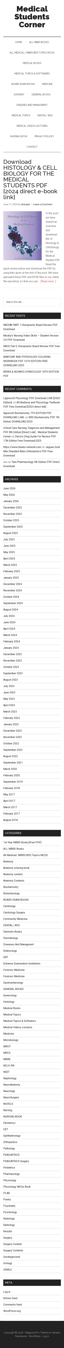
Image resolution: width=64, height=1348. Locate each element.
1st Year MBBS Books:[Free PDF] (22, 842)
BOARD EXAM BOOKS (16, 899)
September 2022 (13, 749)
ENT (5, 957)
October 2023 (11, 667)
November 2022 (12, 737)
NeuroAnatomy (11, 1084)
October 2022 (11, 743)
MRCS (7, 1052)
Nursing (7, 1110)
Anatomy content (12, 874)
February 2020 (11, 775)
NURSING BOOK (12, 1116)
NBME (7, 1059)
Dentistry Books (12, 931)
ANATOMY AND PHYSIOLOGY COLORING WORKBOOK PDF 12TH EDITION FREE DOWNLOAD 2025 (27, 361)
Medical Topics (12, 1014)
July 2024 (9, 616)
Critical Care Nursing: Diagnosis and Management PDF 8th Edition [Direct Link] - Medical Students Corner (31, 432)
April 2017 (9, 800)
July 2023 (9, 686)
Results (7, 1231)
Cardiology (9, 906)
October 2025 (11, 520)
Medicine (8, 1033)
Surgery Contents (13, 1250)
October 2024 (11, 596)
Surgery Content (12, 1244)
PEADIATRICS (11, 1154)
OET (5, 1129)
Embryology (10, 950)
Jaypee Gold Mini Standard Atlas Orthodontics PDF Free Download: (31, 451)
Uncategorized (11, 1256)
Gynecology (10, 995)
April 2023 (9, 705)
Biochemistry (10, 887)
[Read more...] (48, 281)
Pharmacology (11, 1174)
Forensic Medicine (14, 969)
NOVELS (8, 1103)
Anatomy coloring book (16, 867)
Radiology (9, 1218)
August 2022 (10, 756)
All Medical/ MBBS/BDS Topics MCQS (25, 855)
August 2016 (10, 820)
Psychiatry (9, 1205)
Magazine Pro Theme (36, 1332)
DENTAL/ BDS (11, 925)
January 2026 (11, 501)
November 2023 (12, 660)
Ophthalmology (12, 1135)
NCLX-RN (8, 1065)
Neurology (9, 1091)
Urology (7, 1263)
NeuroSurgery (11, 1097)
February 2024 (11, 641)
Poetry (7, 1199)
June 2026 (9, 488)
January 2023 (11, 724)
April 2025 (9, 558)
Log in (6, 1291)
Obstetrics (9, 1123)
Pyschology (10, 1212)
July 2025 (9, 539)
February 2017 (11, 813)
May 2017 (9, 794)
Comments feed (12, 1304)
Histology (8, 1001)
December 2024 (12, 584)
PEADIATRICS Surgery (16, 1161)
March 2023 (10, 711)
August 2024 (10, 609)
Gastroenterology (13, 982)
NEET (6, 1071)
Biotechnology (11, 893)
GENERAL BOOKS (13, 989)
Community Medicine (15, 918)
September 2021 (13, 762)
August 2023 (10, 679)
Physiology (9, 1180)
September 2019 (13, 781)
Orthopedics (10, 1142)
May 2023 (9, 698)
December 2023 (12, 654)
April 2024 (9, 628)
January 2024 (11, 647)
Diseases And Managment (18, 944)
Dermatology (10, 938)
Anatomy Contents (13, 880)
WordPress (35, 1336)
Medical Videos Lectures (17, 1027)
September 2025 (13, 526)
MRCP (7, 1046)
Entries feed (10, 1298)
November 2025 (12, 513)
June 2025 (9, 545)
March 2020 (10, 769)
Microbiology (10, 1040)
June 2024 (9, 622)
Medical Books (12, 1008)
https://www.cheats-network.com (22, 447)
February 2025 (11, 571)
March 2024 (10, 635)
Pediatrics (9, 1167)
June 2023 (9, 692)
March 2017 (10, 807)
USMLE (7, 1269)
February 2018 (11, 788)
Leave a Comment (42, 204)
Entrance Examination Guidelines (21, 963)
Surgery (7, 1237)
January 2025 (11, 577)
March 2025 (10, 565)
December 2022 (12, 730)
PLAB (6, 1193)
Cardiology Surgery (14, 912)
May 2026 (9, 494)
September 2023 (13, 673)
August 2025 (10, 533)
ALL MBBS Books (13, 848)
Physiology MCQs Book (17, 1186)
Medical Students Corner (32, 16)
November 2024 (12, 590)
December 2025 (12, 507)
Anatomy (8, 861)
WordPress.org (12, 1311)
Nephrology (10, 1078)
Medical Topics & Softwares (19, 1020)
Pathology (9, 1148)
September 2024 (13, 603)
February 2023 (11, 718)
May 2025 (9, 552)
